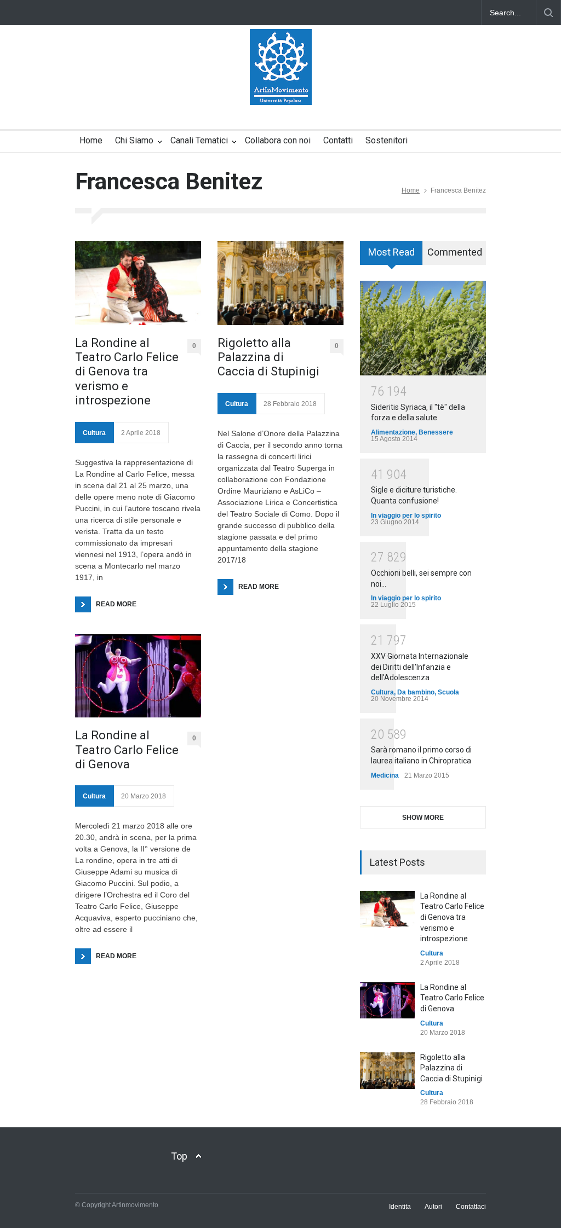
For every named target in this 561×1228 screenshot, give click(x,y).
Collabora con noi (278, 140)
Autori (433, 1206)
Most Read (391, 252)
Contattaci (471, 1206)
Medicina (385, 775)
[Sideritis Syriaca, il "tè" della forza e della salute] (423, 328)
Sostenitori (386, 140)
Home (90, 140)
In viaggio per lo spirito (406, 515)
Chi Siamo (134, 140)
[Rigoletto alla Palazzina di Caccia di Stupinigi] (280, 283)
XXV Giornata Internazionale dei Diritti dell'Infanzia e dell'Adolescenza (419, 667)
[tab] (391, 257)
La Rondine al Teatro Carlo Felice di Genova (127, 749)
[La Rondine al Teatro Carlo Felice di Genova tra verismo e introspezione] (138, 283)
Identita (400, 1206)
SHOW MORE (423, 817)
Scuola (448, 692)
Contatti (338, 140)
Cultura (94, 433)
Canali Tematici (199, 140)
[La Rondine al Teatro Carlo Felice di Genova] (138, 676)
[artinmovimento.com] (281, 87)
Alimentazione (393, 432)
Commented (454, 252)
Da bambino (415, 692)
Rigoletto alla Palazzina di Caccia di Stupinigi (268, 357)
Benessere (436, 432)
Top (179, 1156)
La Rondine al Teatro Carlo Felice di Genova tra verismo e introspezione (127, 372)
